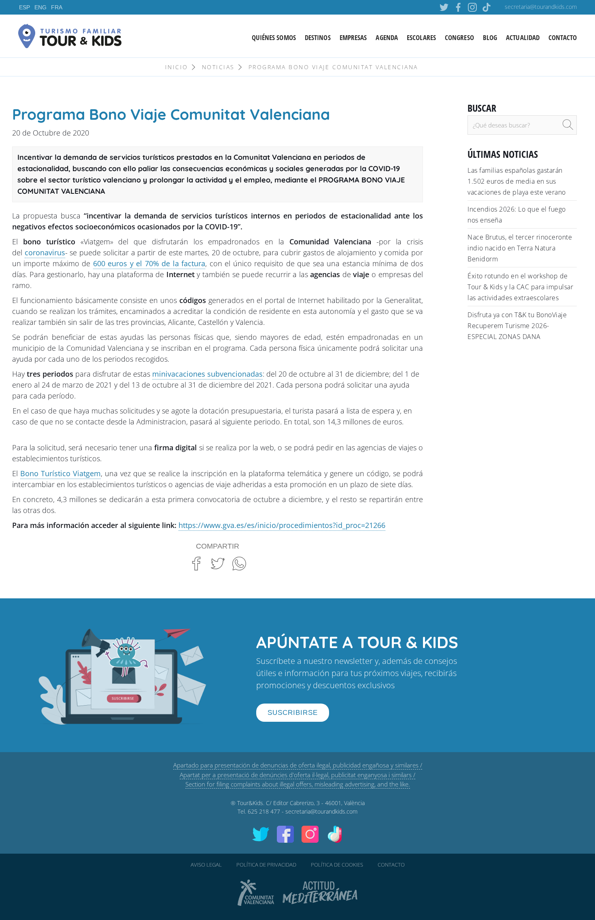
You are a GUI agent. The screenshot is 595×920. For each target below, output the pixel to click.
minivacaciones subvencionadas (207, 374)
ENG (40, 7)
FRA (56, 7)
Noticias (218, 67)
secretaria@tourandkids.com (541, 7)
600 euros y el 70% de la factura (149, 263)
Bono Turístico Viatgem (60, 473)
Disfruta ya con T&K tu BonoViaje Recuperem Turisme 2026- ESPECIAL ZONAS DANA (517, 325)
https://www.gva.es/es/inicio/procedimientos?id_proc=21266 (281, 525)
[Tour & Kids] (69, 35)
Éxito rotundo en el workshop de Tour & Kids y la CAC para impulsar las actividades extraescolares (520, 286)
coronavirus (45, 252)
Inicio (176, 67)
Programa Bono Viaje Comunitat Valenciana (333, 67)
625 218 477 (264, 811)
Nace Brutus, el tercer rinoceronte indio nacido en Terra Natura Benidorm (520, 248)
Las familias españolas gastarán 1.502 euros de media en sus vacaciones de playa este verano (517, 181)
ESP (24, 7)
